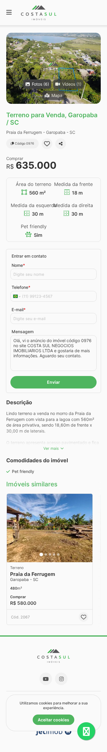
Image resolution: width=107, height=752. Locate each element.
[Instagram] (61, 679)
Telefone (21, 287)
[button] (53, 68)
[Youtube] (46, 679)
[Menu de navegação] (9, 12)
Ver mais (51, 448)
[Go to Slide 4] (54, 554)
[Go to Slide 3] (50, 554)
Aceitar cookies (53, 719)
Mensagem (23, 331)
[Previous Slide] (11, 68)
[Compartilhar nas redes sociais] (60, 143)
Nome (18, 265)
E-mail (19, 309)
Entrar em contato (29, 255)
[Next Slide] (96, 68)
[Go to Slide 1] (41, 554)
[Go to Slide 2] (46, 554)
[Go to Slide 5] (58, 554)
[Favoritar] (47, 143)
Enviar (53, 382)
